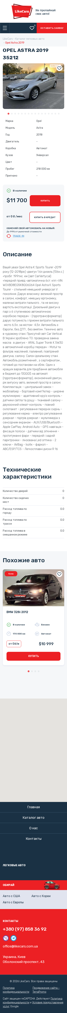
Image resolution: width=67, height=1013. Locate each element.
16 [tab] (59, 113)
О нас (33, 828)
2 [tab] (12, 113)
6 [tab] (25, 113)
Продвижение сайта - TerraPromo (46, 989)
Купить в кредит (45, 217)
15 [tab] (55, 113)
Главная (33, 807)
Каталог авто (33, 818)
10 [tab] (38, 113)
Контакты (34, 839)
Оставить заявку (51, 28)
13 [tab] (49, 113)
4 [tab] (18, 113)
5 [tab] (22, 113)
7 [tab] (28, 113)
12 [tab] (45, 113)
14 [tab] (52, 113)
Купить (45, 200)
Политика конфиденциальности (16, 989)
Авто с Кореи (41, 896)
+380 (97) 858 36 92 (25, 929)
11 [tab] (42, 113)
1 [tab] (8, 113)
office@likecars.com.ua (20, 946)
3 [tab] (15, 113)
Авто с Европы (13, 902)
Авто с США (11, 896)
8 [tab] (32, 113)
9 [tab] (35, 113)
